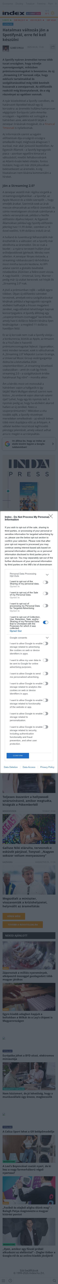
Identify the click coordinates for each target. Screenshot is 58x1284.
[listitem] (29, 575)
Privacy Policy (47, 767)
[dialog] (29, 642)
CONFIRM (18, 755)
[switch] (45, 582)
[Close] (52, 517)
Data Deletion (11, 767)
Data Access (29, 767)
